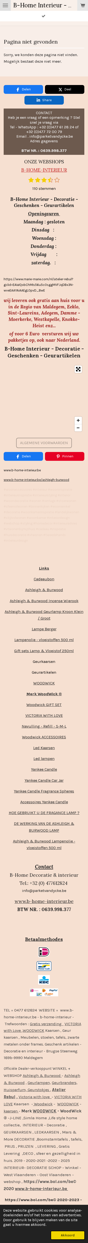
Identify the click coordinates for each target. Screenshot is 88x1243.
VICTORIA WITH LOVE (44, 715)
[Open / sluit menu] (5, 5)
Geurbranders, (64, 1082)
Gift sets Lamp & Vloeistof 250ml (44, 650)
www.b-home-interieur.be (44, 901)
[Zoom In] (78, 420)
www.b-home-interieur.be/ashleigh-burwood (36, 480)
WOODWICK (44, 683)
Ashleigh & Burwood (44, 589)
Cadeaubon (44, 579)
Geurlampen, (39, 1082)
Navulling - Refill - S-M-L (44, 726)
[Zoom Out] (78, 427)
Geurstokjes (38, 1089)
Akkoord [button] (68, 1235)
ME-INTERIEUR (50, 170)
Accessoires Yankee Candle (44, 802)
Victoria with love (35, 1097)
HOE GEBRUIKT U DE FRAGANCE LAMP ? (44, 812)
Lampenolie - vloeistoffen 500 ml (44, 639)
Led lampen (44, 758)
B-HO (27, 170)
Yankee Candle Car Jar (44, 780)
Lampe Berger (44, 629)
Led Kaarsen (44, 747)
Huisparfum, (15, 1089)
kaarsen (11, 1111)
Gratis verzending (47, 1024)
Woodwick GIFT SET (44, 704)
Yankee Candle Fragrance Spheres (44, 791)
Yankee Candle (44, 769)
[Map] (44, 398)
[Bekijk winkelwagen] (82, 5)
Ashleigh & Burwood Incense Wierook (44, 600)
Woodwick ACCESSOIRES (44, 737)
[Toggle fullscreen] (78, 369)
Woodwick (43, 1104)
